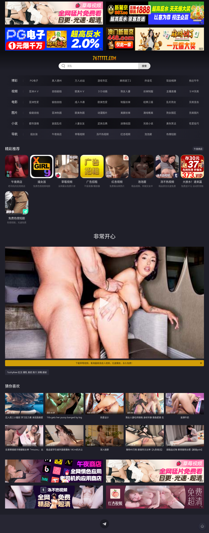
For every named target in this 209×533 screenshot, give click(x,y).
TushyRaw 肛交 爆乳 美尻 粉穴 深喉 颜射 (27, 372)
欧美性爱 (102, 102)
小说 (14, 123)
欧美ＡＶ (80, 91)
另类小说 (148, 123)
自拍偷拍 (57, 91)
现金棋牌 (171, 80)
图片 (14, 113)
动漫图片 (102, 112)
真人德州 (57, 80)
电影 (14, 102)
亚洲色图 (57, 112)
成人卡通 (80, 102)
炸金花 (148, 80)
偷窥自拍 (34, 112)
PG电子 (34, 80)
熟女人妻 (125, 91)
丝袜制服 (148, 91)
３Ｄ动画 (102, 91)
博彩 (14, 81)
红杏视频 (125, 134)
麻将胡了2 (125, 80)
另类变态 (194, 102)
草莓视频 (80, 134)
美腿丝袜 (125, 112)
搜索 (144, 66)
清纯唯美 (148, 112)
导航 (14, 134)
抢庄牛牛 (194, 80)
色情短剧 (171, 134)
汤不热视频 (102, 134)
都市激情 (34, 123)
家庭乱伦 (57, 123)
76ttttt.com (104, 58)
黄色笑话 (171, 123)
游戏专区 (102, 80)
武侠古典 (102, 123)
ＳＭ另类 (194, 91)
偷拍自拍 (57, 102)
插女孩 (34, 134)
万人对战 (80, 80)
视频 (14, 91)
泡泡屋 (148, 134)
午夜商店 (57, 134)
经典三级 (148, 102)
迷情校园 (125, 123)
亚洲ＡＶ (34, 91)
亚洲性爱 (34, 102)
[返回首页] (202, 526)
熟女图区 (171, 112)
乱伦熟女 (171, 102)
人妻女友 (80, 123)
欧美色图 (80, 112)
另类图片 (194, 112)
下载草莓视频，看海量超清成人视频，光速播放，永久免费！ (104, 363)
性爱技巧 (194, 123)
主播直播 (171, 91)
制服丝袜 (125, 102)
